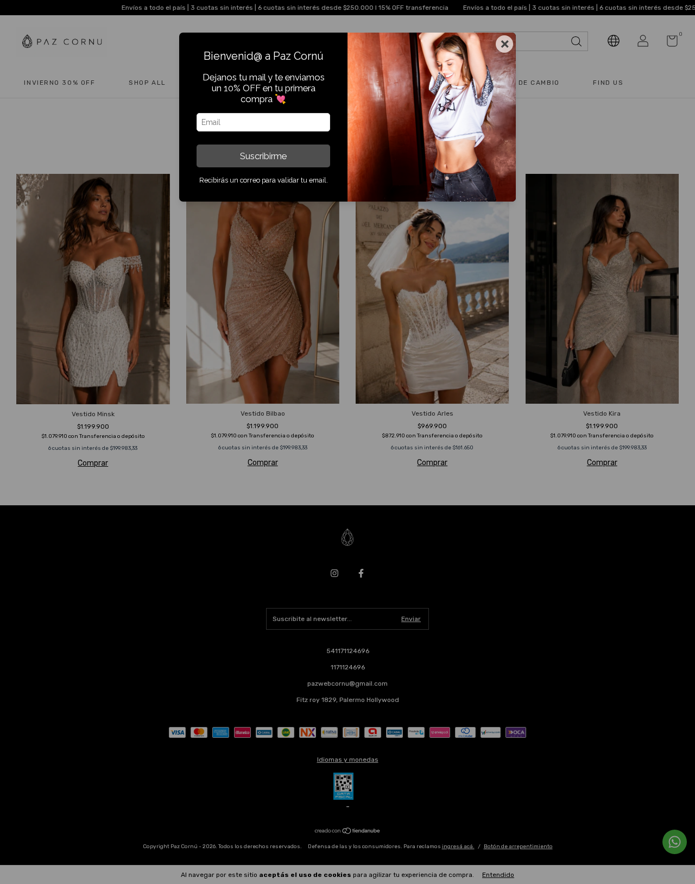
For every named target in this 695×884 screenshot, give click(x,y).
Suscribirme (263, 156)
